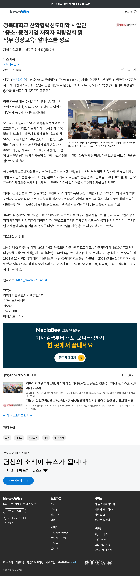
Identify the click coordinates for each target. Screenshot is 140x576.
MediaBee (63, 562)
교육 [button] (7, 437)
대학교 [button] (19, 437)
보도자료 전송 (102, 544)
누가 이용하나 (102, 520)
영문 (53, 520)
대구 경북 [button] (59, 437)
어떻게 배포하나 (103, 509)
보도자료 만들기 (60, 533)
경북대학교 (11, 65)
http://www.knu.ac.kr (31, 280)
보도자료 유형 (58, 538)
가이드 (55, 527)
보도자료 (56, 499)
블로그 (54, 548)
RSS (36, 375)
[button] (123, 70)
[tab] (71, 498)
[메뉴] (4, 12)
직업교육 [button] (33, 437)
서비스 (98, 499)
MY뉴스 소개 (101, 539)
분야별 (54, 509)
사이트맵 (50, 562)
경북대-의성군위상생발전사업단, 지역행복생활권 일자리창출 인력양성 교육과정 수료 (79, 401)
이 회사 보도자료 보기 (17, 415)
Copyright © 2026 (12, 569)
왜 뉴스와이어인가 (104, 504)
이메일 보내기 (13, 316)
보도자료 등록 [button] (14, 511)
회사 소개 (8, 562)
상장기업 (56, 514)
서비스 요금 (101, 514)
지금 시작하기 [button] (17, 480)
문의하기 (10, 523)
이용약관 (20, 562)
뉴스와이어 (19, 80)
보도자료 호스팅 (103, 550)
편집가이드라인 (35, 562)
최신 (53, 504)
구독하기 (129, 375)
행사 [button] (46, 437)
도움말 (54, 543)
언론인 (98, 529)
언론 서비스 (101, 534)
